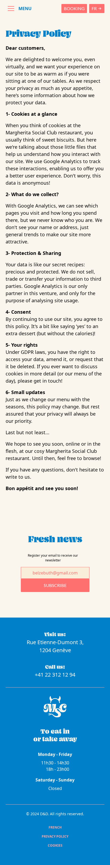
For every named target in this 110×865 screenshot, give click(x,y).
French (55, 827)
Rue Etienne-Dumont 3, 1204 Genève (55, 646)
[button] (18, 8)
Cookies (55, 845)
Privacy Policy (55, 836)
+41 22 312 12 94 (55, 674)
